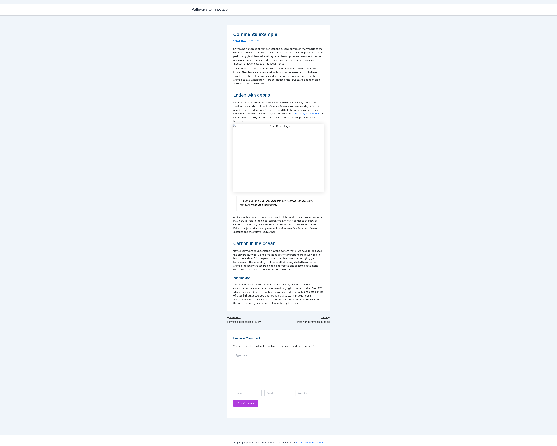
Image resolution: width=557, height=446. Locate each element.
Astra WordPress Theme (309, 442)
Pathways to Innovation (210, 9)
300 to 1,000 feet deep (308, 113)
